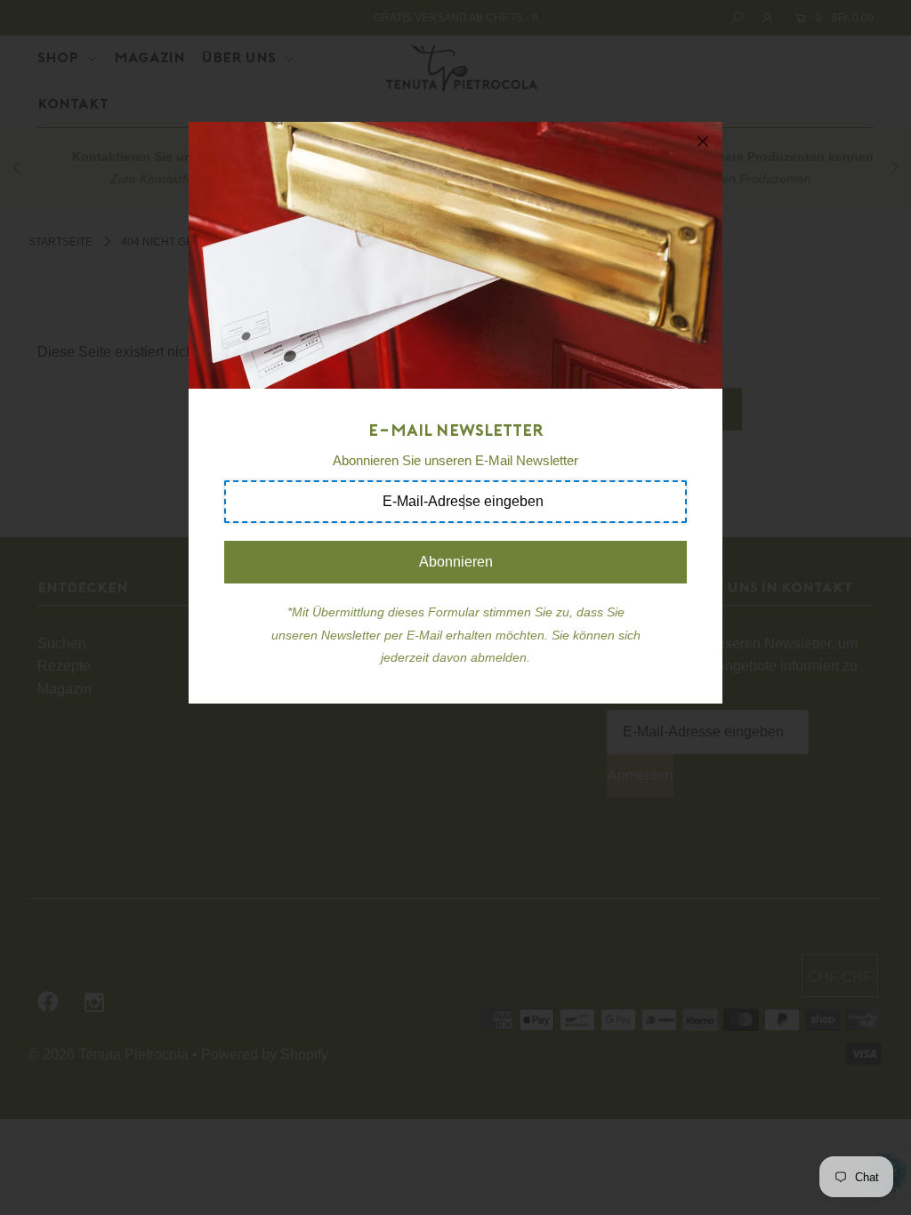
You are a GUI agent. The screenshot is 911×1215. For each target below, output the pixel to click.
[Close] (702, 141)
